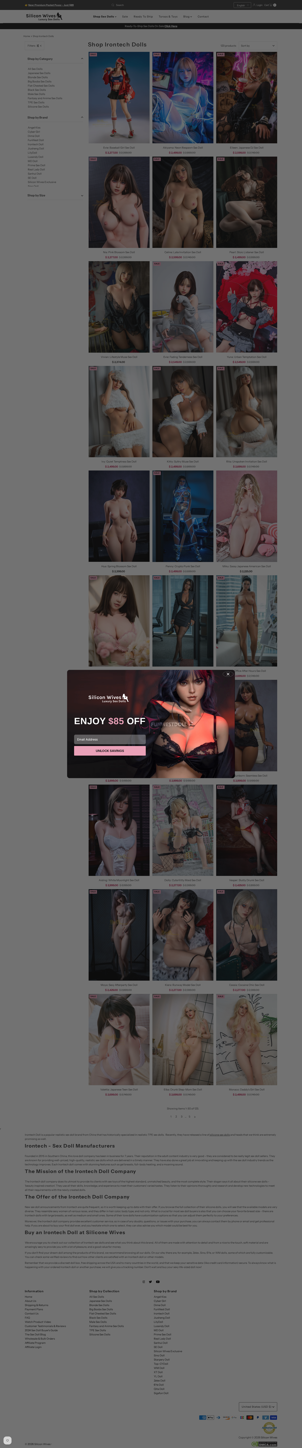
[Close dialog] (228, 674)
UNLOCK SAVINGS (110, 751)
